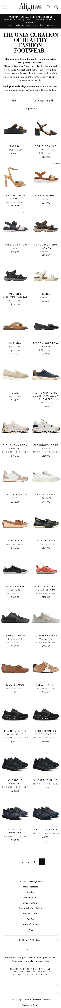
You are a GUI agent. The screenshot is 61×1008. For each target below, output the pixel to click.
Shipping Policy (30, 902)
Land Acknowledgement (30, 881)
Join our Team (30, 897)
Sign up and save (30, 940)
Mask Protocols (30, 886)
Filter (14, 100)
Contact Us (30, 950)
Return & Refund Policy (30, 908)
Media (30, 892)
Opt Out (30, 919)
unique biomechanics (13, 90)
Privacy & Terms (30, 913)
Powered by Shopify (30, 1005)
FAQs (30, 929)
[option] (30, 21)
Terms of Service (30, 924)
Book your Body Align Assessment (21, 86)
